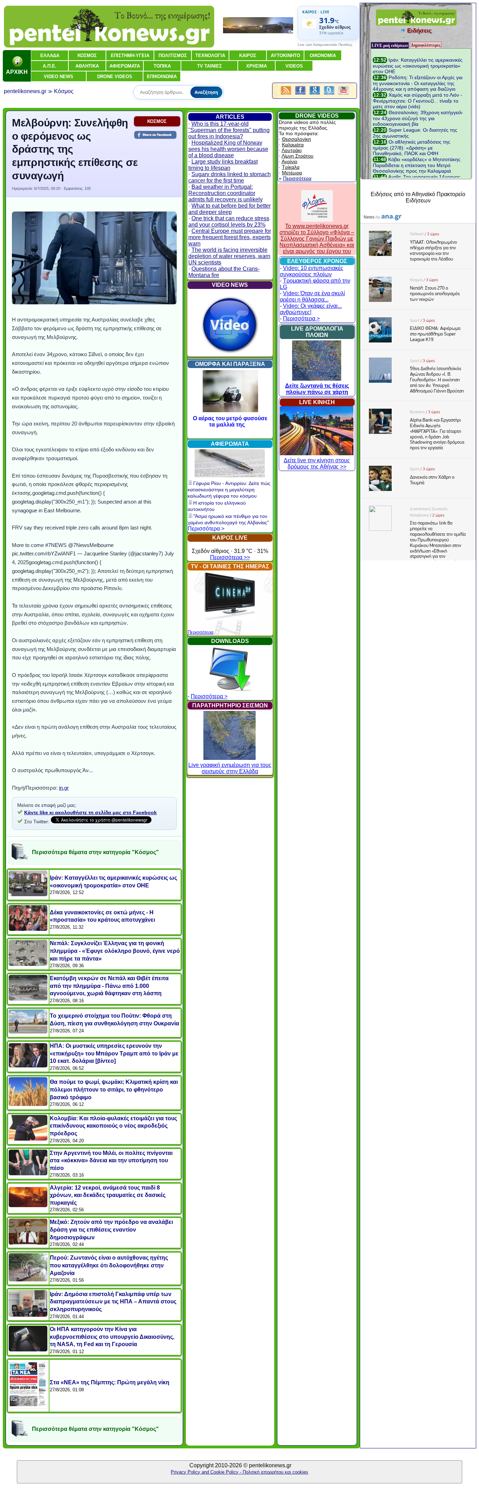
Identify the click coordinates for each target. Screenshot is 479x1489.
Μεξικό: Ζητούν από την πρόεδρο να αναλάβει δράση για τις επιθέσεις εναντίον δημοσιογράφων (111, 1229)
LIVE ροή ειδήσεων (390, 45)
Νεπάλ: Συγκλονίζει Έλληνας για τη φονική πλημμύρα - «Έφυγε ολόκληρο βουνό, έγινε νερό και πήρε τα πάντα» (115, 950)
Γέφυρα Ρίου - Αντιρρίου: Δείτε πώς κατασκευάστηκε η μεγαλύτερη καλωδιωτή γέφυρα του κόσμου (229, 489)
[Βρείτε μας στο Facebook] (300, 95)
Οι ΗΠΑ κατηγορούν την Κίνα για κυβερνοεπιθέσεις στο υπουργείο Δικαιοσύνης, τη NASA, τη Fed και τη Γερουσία (112, 1336)
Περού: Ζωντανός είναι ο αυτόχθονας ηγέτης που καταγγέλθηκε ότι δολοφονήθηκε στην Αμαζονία (109, 1265)
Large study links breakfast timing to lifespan (223, 165)
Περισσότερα (201, 632)
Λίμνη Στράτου (297, 156)
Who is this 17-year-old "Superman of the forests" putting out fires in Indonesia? (229, 130)
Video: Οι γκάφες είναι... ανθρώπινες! (311, 309)
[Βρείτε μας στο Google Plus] (314, 95)
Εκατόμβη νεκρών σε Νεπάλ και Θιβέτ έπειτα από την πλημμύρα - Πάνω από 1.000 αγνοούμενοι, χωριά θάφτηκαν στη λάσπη (109, 985)
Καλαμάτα (293, 144)
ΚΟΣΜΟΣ (157, 121)
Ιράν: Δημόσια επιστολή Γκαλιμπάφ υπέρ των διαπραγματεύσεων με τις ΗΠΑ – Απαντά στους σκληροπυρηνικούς (113, 1301)
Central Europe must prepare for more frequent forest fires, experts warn (229, 237)
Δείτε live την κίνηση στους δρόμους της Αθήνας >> (317, 463)
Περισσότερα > (206, 529)
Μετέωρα (292, 172)
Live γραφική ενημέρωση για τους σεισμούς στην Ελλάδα (229, 768)
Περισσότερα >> (230, 557)
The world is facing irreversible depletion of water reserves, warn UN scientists (229, 256)
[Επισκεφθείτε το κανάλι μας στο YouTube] (343, 95)
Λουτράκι (292, 150)
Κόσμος (64, 91)
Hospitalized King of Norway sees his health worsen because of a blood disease (228, 149)
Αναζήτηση (206, 92)
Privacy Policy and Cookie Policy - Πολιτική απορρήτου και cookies (239, 1472)
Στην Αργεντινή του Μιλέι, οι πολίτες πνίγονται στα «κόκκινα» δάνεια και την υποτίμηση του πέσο (111, 1160)
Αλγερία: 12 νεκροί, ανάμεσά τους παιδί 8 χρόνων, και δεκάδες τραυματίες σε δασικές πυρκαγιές (108, 1195)
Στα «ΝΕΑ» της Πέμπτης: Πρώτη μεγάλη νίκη (109, 1382)
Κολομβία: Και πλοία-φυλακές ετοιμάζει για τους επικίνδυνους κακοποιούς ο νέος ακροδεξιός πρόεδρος (113, 1125)
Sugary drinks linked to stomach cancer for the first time (229, 177)
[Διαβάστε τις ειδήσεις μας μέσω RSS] (285, 95)
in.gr (64, 788)
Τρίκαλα (290, 167)
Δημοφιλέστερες (425, 45)
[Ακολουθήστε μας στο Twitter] (329, 95)
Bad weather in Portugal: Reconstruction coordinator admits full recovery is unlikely (225, 193)
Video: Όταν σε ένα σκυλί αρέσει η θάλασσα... (312, 296)
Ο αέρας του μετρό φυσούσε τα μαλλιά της (230, 421)
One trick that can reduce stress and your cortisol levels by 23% (228, 221)
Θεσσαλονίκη (296, 139)
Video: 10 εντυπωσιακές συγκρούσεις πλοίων (311, 271)
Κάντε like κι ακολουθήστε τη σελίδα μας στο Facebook (90, 812)
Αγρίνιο (289, 161)
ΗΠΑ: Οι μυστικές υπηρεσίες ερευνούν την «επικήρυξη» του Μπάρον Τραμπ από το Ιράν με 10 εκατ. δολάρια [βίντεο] (114, 1053)
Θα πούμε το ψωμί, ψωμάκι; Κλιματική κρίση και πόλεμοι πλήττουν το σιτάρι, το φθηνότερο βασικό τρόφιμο (114, 1089)
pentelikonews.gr (25, 91)
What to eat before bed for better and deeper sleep (229, 209)
